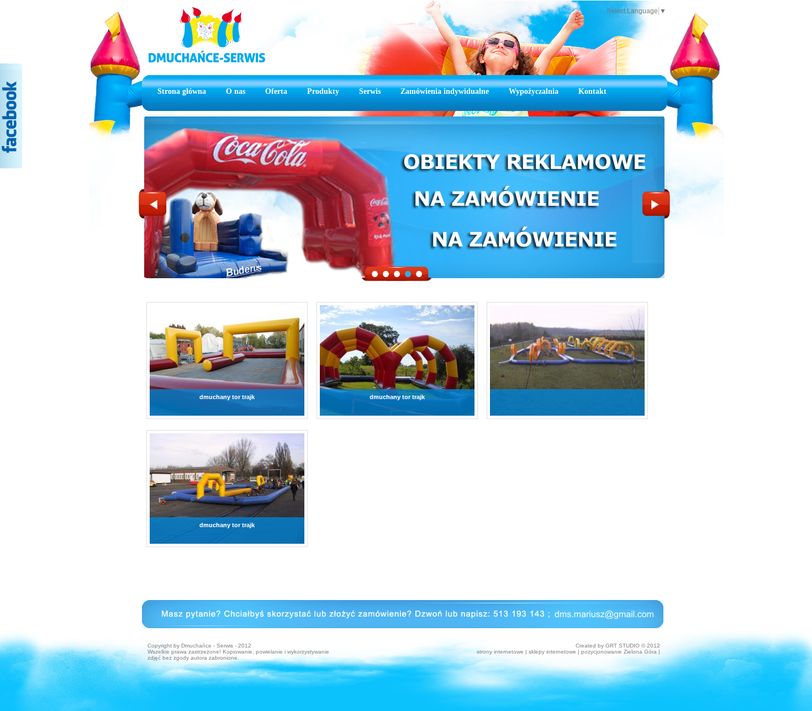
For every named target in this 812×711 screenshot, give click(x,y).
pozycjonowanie (601, 652)
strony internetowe (500, 652)
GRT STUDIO (622, 646)
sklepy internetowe (552, 652)
